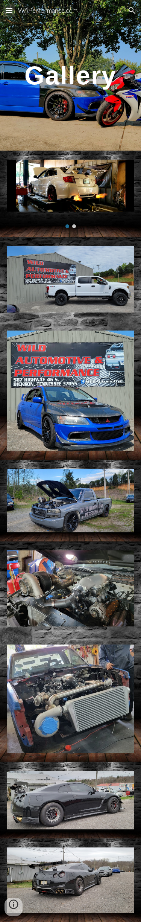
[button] (9, 10)
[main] (70, 75)
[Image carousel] (70, 194)
